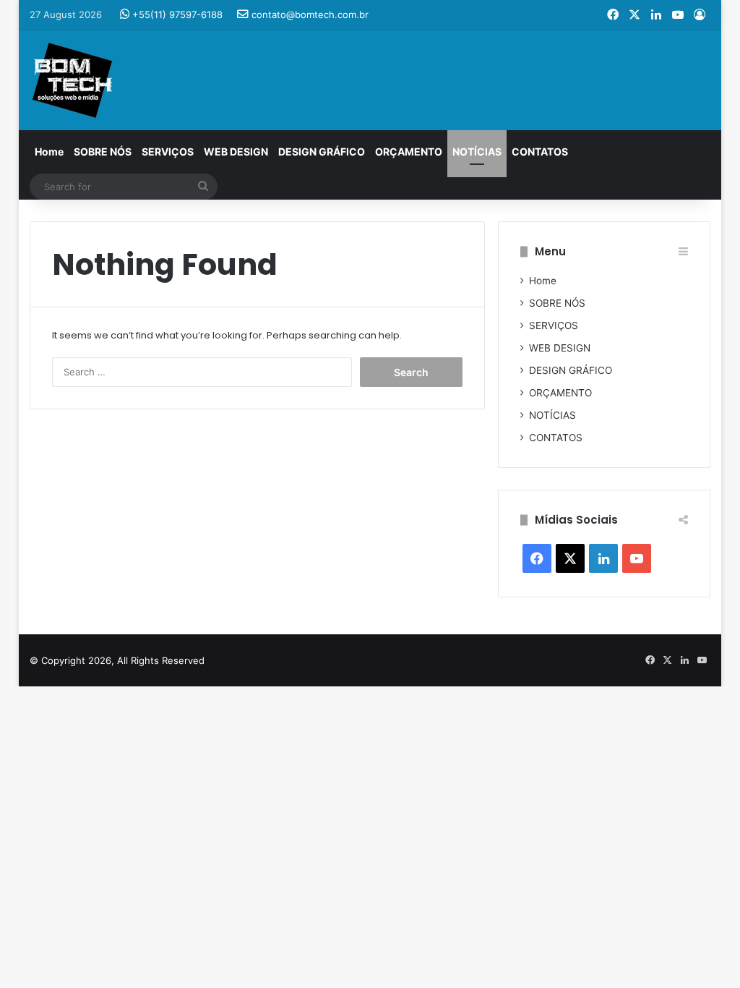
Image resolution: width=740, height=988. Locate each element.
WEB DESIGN (236, 151)
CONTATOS (540, 151)
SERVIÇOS (168, 151)
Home (49, 151)
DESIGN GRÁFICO (321, 151)
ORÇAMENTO (408, 151)
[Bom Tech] (72, 80)
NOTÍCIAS (477, 151)
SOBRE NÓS (103, 151)
